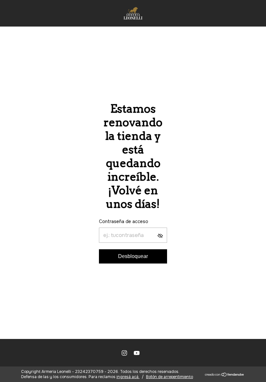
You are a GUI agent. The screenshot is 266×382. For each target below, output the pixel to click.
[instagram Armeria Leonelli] (124, 353)
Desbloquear (133, 256)
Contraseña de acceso (123, 221)
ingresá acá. (127, 376)
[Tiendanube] (224, 375)
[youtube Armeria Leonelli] (137, 353)
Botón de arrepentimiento (169, 376)
